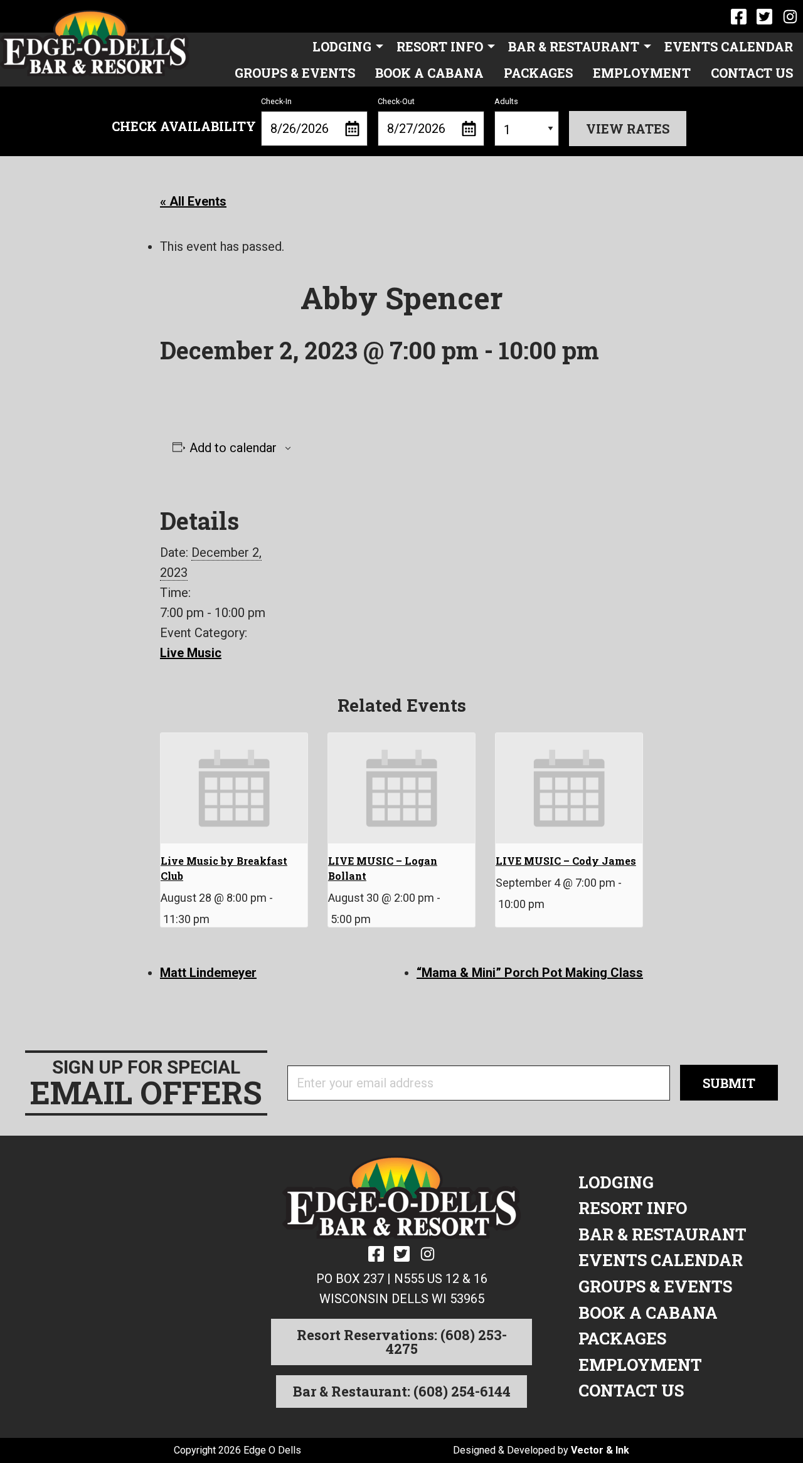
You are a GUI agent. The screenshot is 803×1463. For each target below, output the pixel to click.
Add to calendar (233, 447)
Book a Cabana (429, 73)
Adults (506, 101)
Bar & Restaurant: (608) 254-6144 (402, 1391)
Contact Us (752, 73)
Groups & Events (295, 73)
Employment (642, 73)
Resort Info (439, 46)
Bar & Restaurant (573, 46)
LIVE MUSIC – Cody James (566, 860)
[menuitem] (344, 46)
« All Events (193, 201)
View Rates (627, 128)
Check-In (276, 101)
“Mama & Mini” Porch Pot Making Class (530, 972)
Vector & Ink (600, 1450)
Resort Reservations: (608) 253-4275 (402, 1342)
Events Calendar (728, 46)
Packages (538, 73)
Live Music (190, 652)
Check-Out (396, 101)
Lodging (341, 46)
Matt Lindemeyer (208, 972)
